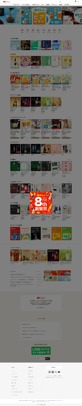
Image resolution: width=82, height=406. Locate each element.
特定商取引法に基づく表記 (49, 377)
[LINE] (53, 372)
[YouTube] (59, 372)
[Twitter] (56, 372)
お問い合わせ (53, 367)
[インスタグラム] (50, 372)
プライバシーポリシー (59, 377)
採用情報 (59, 375)
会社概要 (55, 375)
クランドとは (49, 375)
